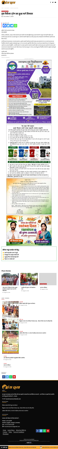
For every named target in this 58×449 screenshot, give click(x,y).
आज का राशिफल (43, 287)
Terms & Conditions (18, 432)
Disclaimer (6, 434)
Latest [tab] (2, 298)
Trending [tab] (7, 298)
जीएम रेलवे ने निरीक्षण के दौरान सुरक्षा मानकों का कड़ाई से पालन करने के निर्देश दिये (10, 289)
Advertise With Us (21, 430)
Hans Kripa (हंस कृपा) (30, 439)
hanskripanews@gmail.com (13, 398)
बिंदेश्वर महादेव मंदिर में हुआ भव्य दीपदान (27, 303)
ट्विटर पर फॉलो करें (9, 259)
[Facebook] (4, 25)
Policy (10, 432)
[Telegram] (12, 25)
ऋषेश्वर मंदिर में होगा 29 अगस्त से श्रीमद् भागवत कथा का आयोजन (32, 333)
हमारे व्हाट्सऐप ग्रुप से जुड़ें (11, 252)
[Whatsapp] (15, 25)
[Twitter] (8, 25)
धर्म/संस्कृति (21, 301)
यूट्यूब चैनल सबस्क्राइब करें (11, 257)
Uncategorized (5, 11)
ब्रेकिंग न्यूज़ (21, 319)
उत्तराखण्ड (5, 356)
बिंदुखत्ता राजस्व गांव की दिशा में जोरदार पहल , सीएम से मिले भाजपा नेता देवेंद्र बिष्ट (35, 321)
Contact (5, 432)
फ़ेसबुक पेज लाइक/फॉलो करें (12, 255)
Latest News (11, 430)
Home (4, 430)
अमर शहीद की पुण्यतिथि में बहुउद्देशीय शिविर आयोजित (14, 357)
